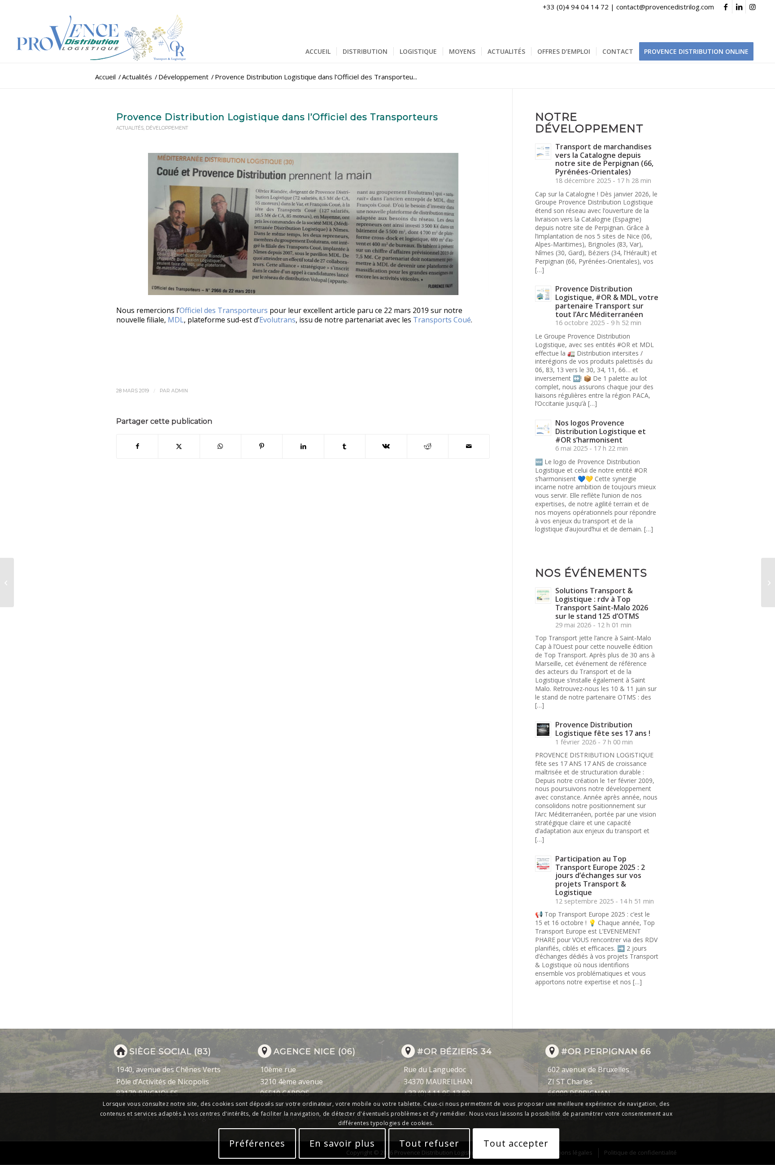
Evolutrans (277, 320)
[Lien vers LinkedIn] (738, 6)
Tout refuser (429, 1143)
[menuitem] (318, 51)
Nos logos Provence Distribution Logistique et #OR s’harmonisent (600, 431)
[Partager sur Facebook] (137, 446)
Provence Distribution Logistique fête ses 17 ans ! (602, 729)
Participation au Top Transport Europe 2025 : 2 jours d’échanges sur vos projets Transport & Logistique (600, 875)
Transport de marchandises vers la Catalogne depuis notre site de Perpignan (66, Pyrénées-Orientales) (604, 159)
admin (179, 391)
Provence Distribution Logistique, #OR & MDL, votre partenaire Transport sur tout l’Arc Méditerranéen (606, 301)
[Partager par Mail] (468, 446)
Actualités (130, 128)
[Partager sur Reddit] (427, 446)
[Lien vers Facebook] (725, 6)
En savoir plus (342, 1143)
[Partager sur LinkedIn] (303, 446)
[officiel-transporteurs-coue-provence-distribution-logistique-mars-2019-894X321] (303, 224)
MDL (176, 320)
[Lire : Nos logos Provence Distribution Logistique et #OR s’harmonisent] (543, 428)
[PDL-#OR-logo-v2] (103, 38)
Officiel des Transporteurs (223, 310)
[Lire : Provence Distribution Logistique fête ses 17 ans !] (543, 730)
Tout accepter (516, 1143)
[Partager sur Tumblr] (344, 446)
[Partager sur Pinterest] (261, 446)
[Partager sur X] (178, 446)
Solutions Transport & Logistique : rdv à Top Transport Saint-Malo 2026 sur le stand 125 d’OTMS (601, 603)
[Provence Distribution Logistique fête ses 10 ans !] (768, 582)
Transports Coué (442, 320)
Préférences (257, 1143)
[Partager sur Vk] (386, 446)
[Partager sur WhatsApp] (220, 446)
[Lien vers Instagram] (752, 6)
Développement (167, 128)
